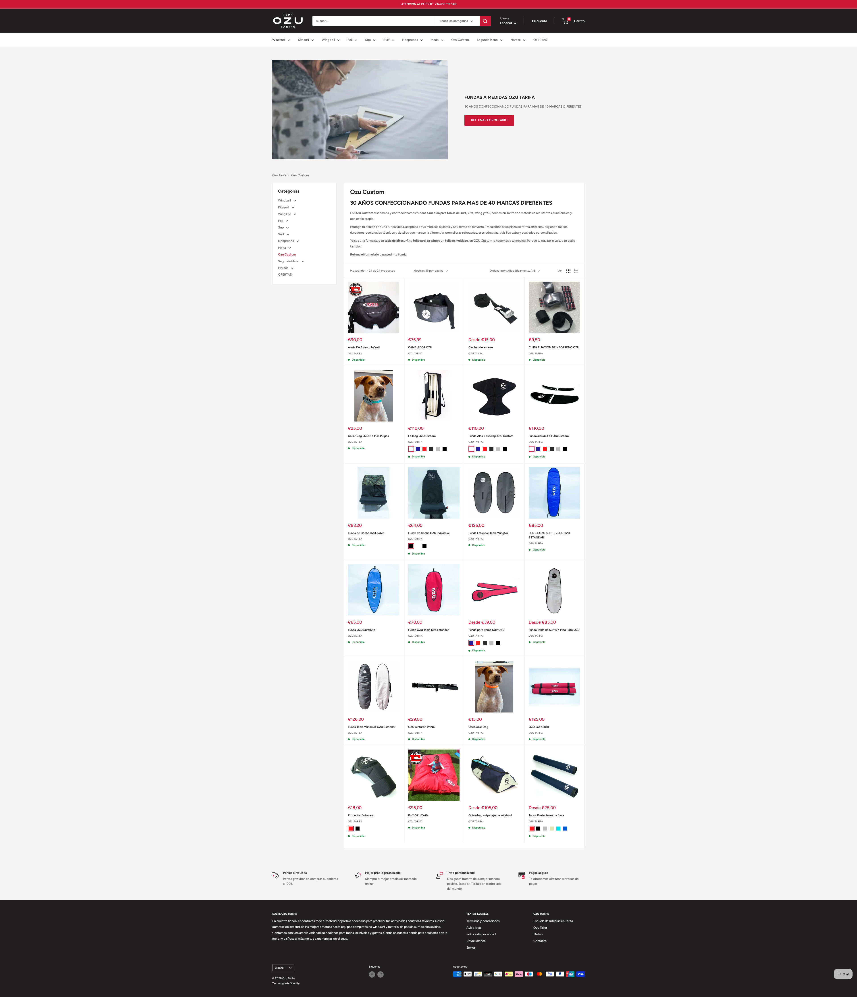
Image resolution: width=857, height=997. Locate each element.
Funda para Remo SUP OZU (486, 629)
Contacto (540, 941)
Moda (435, 40)
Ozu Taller (540, 928)
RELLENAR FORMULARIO (489, 120)
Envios (471, 947)
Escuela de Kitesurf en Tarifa (553, 921)
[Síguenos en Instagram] (380, 974)
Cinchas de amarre (480, 347)
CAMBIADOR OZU (420, 347)
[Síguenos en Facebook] (372, 974)
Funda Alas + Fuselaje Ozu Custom (490, 436)
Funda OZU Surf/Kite (361, 629)
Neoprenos (410, 40)
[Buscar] (485, 21)
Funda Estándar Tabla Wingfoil (488, 533)
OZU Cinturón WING (421, 727)
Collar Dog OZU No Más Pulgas (368, 436)
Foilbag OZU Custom (422, 436)
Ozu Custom (460, 40)
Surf (386, 40)
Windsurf (278, 40)
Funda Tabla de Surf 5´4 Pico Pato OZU (554, 629)
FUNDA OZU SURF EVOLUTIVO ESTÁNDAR (549, 535)
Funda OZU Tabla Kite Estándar (428, 629)
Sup (368, 40)
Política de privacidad (481, 934)
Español (279, 967)
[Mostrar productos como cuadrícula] (568, 271)
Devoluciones (476, 941)
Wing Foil (328, 40)
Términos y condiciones (483, 921)
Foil (349, 40)
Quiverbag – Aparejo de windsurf (490, 815)
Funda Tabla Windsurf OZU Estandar (371, 727)
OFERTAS (540, 40)
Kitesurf (303, 40)
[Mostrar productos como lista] (576, 271)
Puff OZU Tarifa (418, 815)
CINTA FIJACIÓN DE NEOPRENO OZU (554, 347)
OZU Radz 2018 (539, 727)
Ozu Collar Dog (478, 727)
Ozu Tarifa (279, 175)
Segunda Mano (487, 40)
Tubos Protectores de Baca (546, 815)
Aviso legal (473, 928)
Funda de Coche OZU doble (366, 533)
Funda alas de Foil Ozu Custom (549, 436)
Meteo (538, 934)
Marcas (515, 40)
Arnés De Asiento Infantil (364, 347)
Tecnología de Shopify (286, 983)
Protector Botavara (361, 815)
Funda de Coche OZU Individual (428, 533)
